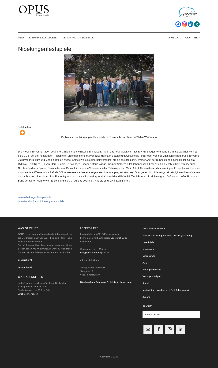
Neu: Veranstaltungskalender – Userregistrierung (167, 235)
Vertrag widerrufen (152, 269)
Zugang (146, 297)
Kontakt (146, 283)
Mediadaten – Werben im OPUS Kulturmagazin (166, 290)
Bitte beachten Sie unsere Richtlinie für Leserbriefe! (106, 282)
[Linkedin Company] (190, 24)
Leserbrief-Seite (119, 238)
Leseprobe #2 (25, 267)
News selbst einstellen (154, 228)
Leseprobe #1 (25, 260)
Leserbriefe (148, 242)
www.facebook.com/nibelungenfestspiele (41, 201)
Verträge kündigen (152, 276)
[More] (22, 132)
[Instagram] (184, 24)
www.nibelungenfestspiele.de (34, 197)
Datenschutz (149, 256)
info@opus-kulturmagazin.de (94, 252)
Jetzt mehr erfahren (28, 294)
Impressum (148, 249)
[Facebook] (178, 24)
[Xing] (197, 24)
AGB (145, 262)
